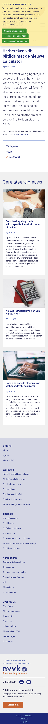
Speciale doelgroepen (12, 499)
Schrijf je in (13, 704)
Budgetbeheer (9, 489)
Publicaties (8, 641)
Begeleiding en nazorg (12, 484)
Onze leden (7, 621)
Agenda (6, 455)
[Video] (28, 682)
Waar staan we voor (11, 611)
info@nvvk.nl (14, 157)
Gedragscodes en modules (14, 572)
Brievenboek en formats (13, 577)
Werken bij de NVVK (11, 631)
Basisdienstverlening (12, 528)
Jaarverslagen (9, 636)
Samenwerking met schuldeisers (17, 504)
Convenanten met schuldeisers (16, 538)
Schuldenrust (8, 523)
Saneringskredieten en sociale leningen (20, 543)
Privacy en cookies (24, 715)
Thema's (8, 513)
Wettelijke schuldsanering (14, 479)
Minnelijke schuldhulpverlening (16, 474)
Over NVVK (9, 601)
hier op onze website (19, 134)
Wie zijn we (8, 606)
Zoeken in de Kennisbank (14, 562)
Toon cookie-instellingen (15, 35)
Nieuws (6, 450)
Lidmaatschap (9, 626)
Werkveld (8, 469)
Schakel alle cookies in (14, 30)
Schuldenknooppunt (12, 548)
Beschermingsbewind (12, 494)
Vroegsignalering (10, 518)
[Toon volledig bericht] (24, 232)
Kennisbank (10, 557)
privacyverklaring (9, 24)
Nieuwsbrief (8, 460)
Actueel (7, 445)
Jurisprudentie (9, 592)
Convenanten (8, 567)
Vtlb (4, 582)
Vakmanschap (9, 533)
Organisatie (8, 616)
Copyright (24, 721)
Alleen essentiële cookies (15, 41)
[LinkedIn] (21, 682)
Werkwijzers (8, 587)
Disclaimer (24, 718)
